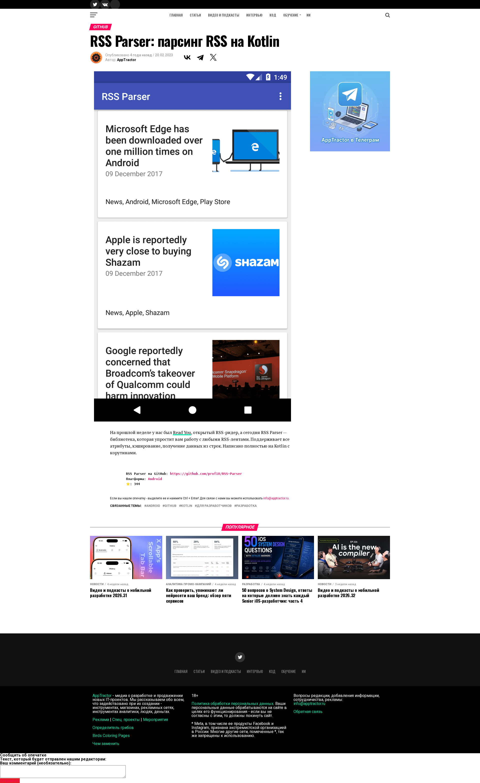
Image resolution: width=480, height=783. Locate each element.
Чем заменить (105, 743)
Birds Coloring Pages (111, 735)
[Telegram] (200, 57)
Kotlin (186, 506)
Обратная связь (308, 711)
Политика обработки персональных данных (233, 703)
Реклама (100, 719)
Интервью (254, 15)
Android (155, 479)
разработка (246, 506)
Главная (176, 15)
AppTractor (126, 60)
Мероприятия (155, 719)
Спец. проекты (126, 719)
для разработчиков (214, 506)
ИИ (308, 15)
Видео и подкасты (223, 15)
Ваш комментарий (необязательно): (35, 763)
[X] (213, 57)
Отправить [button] (10, 780)
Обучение (290, 15)
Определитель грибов (113, 727)
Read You (182, 432)
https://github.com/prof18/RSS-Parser (206, 474)
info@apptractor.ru (276, 498)
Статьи (195, 15)
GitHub (170, 506)
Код (273, 15)
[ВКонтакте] (187, 57)
